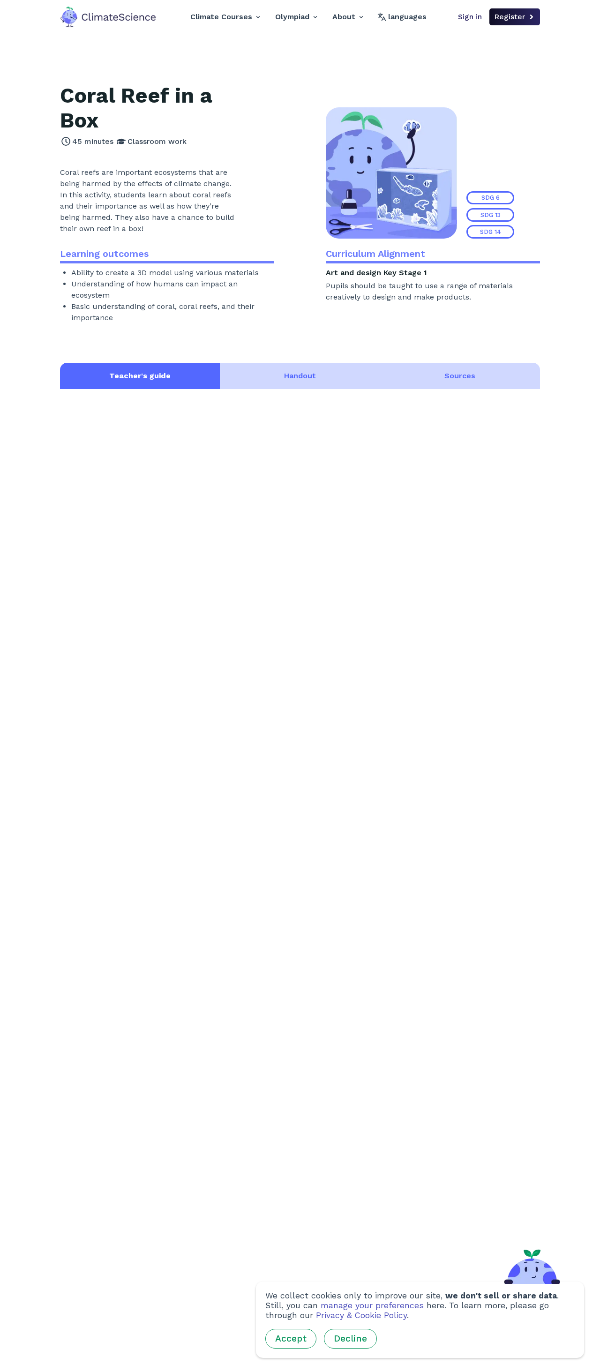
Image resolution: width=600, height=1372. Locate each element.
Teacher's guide (140, 375)
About (343, 16)
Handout (300, 375)
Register (509, 16)
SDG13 (490, 214)
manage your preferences (372, 1305)
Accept (291, 1338)
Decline (350, 1338)
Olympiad (292, 16)
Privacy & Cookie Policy (361, 1315)
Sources (459, 375)
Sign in (470, 16)
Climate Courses (221, 16)
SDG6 (490, 197)
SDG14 (490, 231)
